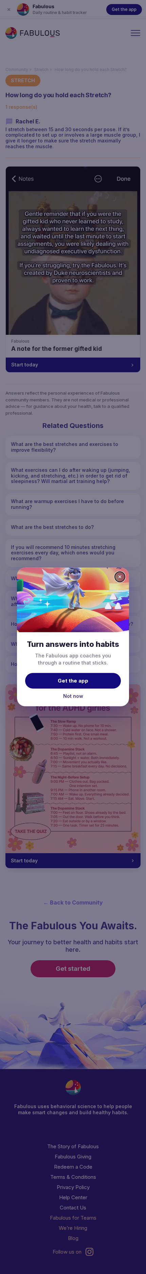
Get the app (73, 680)
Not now (73, 696)
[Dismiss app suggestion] (120, 577)
